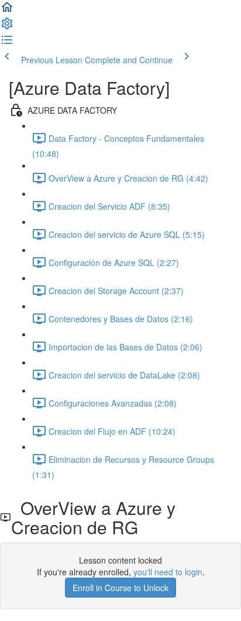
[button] (7, 10)
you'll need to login (167, 572)
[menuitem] (7, 27)
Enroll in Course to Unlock (120, 587)
